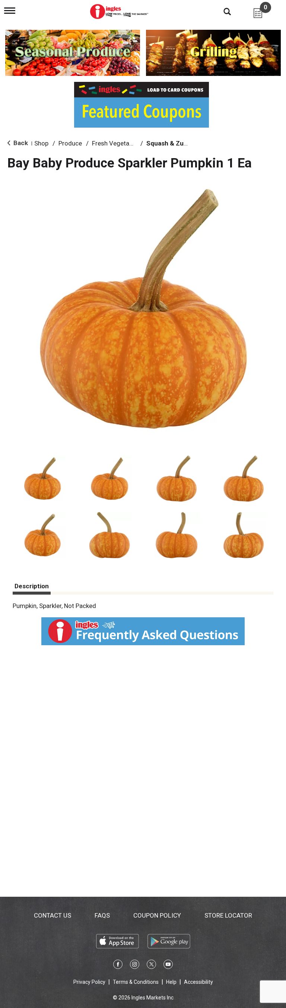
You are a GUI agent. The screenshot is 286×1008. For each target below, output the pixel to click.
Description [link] (32, 586)
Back (20, 143)
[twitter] (151, 966)
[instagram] (134, 966)
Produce (70, 143)
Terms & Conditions (136, 982)
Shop (41, 143)
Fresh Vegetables (116, 143)
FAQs (102, 915)
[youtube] (168, 966)
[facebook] (118, 966)
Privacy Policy (89, 982)
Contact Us (52, 915)
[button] (42, 478)
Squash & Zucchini (173, 143)
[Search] (221, 11)
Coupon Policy (157, 915)
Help (171, 982)
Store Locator (228, 915)
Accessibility (198, 982)
